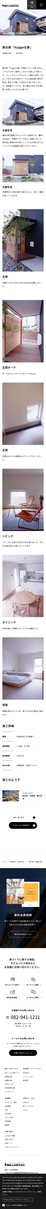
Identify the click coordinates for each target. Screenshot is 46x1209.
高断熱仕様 (8, 1077)
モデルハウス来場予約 (21, 825)
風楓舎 (7, 1125)
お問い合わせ (9, 1139)
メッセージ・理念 (11, 1102)
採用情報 (8, 1121)
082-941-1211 (25, 1017)
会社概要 (8, 1106)
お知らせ (26, 1102)
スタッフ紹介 (9, 1117)
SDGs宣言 (8, 1114)
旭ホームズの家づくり (12, 1073)
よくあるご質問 (10, 1136)
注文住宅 (26, 1073)
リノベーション (28, 1077)
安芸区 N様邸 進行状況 (32, 797)
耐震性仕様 (8, 1080)
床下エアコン (9, 1084)
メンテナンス (9, 1092)
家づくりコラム (28, 1106)
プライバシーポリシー (12, 1147)
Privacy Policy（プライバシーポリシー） (18, 1200)
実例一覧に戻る (18, 817)
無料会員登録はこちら (23, 934)
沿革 (6, 1110)
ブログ (25, 1110)
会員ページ (8, 1143)
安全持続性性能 (10, 1088)
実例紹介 (26, 1080)
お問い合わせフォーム (23, 1053)
